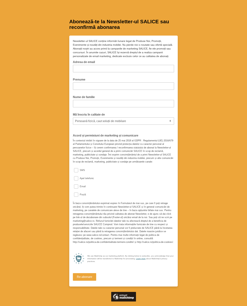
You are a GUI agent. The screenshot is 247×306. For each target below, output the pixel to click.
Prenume (80, 79)
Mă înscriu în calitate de (90, 114)
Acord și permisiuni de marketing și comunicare (105, 135)
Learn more (141, 259)
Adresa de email (85, 62)
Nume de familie (85, 97)
